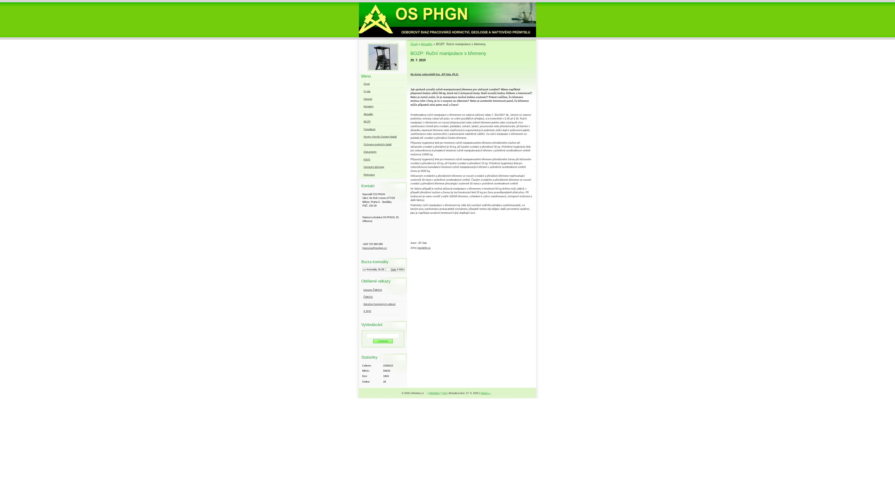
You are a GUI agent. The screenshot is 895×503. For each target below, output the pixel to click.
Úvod (413, 44)
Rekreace (369, 174)
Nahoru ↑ (486, 393)
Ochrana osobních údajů (378, 144)
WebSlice (434, 393)
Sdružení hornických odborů (379, 304)
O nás (367, 91)
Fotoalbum (369, 129)
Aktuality (427, 44)
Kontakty (369, 106)
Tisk (444, 393)
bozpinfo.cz (424, 247)
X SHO (367, 311)
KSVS (367, 159)
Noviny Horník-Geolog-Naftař (380, 136)
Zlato (388, 269)
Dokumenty (370, 151)
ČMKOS (368, 297)
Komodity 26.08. (370, 269)
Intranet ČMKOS (372, 290)
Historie (368, 99)
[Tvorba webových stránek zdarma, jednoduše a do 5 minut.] (426, 393)
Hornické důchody (374, 167)
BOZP (367, 121)
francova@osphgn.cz (374, 248)
